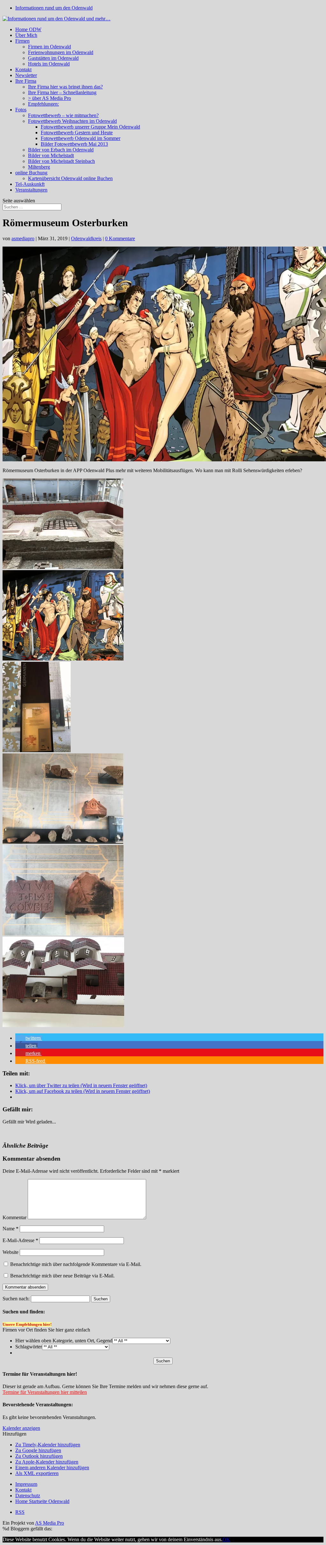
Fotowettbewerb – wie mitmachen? (63, 115)
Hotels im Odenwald (49, 63)
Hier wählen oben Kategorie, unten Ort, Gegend (63, 1340)
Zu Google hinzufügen (38, 1450)
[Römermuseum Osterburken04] (63, 933)
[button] (28, 1038)
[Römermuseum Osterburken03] (63, 842)
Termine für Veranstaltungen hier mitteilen (45, 1392)
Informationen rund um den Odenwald (54, 7)
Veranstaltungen (31, 189)
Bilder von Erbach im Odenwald (61, 149)
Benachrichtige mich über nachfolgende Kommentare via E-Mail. (75, 1264)
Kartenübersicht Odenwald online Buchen (70, 178)
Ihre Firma (25, 81)
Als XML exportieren (37, 1473)
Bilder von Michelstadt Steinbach (61, 161)
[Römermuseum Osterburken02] (37, 750)
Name (10, 1228)
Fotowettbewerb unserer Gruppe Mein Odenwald (90, 126)
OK (226, 1539)
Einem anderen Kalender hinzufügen (52, 1467)
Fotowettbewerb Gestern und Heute (77, 132)
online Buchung (31, 172)
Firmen (22, 41)
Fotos (20, 109)
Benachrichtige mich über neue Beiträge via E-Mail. (62, 1275)
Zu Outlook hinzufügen (39, 1456)
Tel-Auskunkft (30, 184)
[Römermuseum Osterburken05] (63, 1025)
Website (10, 1252)
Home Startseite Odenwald (42, 1501)
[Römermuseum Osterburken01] (63, 658)
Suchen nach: (16, 1298)
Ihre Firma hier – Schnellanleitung (62, 92)
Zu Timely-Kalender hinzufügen (47, 1444)
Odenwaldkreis (86, 238)
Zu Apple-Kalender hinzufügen (46, 1462)
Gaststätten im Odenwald (53, 58)
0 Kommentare (120, 238)
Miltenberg (39, 167)
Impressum (26, 1484)
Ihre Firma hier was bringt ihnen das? (65, 86)
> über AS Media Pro (49, 98)
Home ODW (28, 29)
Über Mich (26, 35)
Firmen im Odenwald (49, 46)
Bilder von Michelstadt (51, 155)
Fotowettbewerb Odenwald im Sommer (80, 138)
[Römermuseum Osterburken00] (63, 567)
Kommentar (14, 1217)
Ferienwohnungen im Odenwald (60, 52)
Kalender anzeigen (21, 1428)
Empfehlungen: (43, 104)
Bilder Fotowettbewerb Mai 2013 (74, 144)
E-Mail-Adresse (20, 1240)
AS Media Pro (49, 1523)
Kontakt (23, 69)
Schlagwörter (28, 1346)
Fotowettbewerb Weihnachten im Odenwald (72, 121)
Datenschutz (27, 1495)
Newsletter (26, 75)
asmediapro (22, 238)
